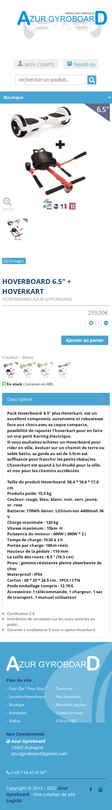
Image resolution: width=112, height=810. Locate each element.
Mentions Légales (71, 704)
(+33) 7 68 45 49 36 (27, 772)
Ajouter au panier (85, 340)
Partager (16, 260)
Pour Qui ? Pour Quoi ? (28, 688)
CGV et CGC (66, 721)
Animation (18, 712)
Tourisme (64, 688)
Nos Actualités (68, 696)
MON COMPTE (36, 64)
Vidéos (15, 721)
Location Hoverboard (27, 696)
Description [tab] (20, 399)
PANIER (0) (81, 64)
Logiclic (14, 800)
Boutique (17, 704)
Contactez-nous (69, 712)
